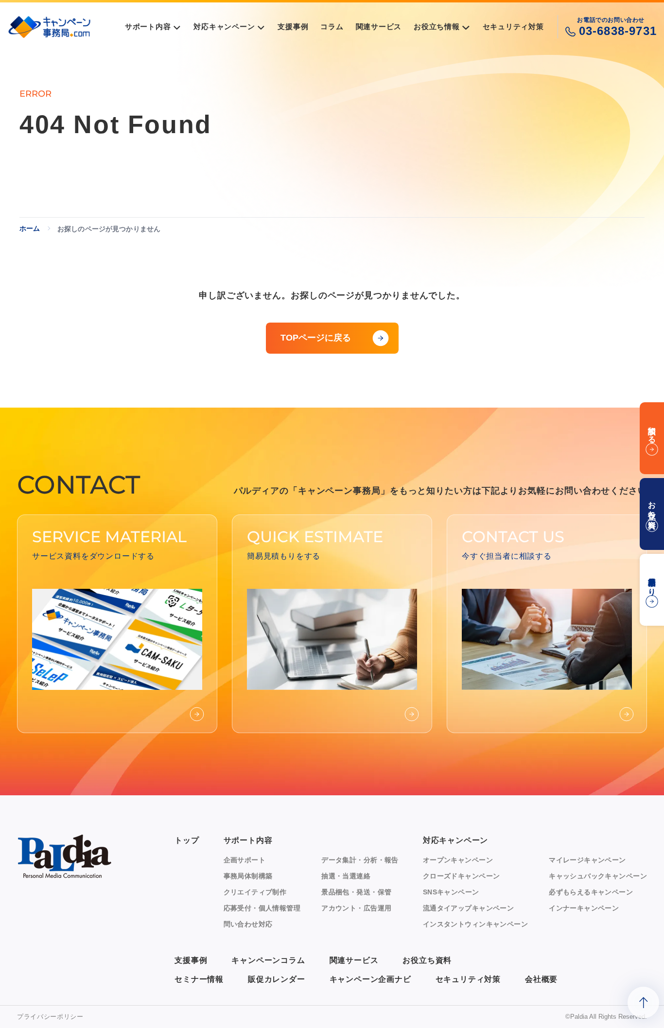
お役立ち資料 (427, 960)
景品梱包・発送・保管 (356, 892)
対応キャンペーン (455, 840)
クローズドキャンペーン (461, 876)
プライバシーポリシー (50, 1016)
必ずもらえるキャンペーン (591, 892)
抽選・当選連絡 (345, 876)
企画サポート (245, 860)
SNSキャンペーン (451, 892)
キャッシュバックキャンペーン (598, 876)
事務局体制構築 (248, 876)
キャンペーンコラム (268, 960)
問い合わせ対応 (248, 924)
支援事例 (191, 960)
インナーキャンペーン (584, 908)
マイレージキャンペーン (587, 860)
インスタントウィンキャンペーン (475, 924)
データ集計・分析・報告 (360, 860)
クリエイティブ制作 (255, 892)
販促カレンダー (276, 979)
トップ (187, 840)
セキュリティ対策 (468, 979)
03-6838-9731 (618, 30)
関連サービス (354, 960)
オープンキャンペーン (458, 860)
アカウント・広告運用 (356, 908)
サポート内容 (248, 840)
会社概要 (541, 979)
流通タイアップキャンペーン (468, 908)
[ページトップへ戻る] (643, 1002)
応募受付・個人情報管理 (262, 908)
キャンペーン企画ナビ (370, 979)
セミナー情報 (199, 979)
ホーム (29, 228)
